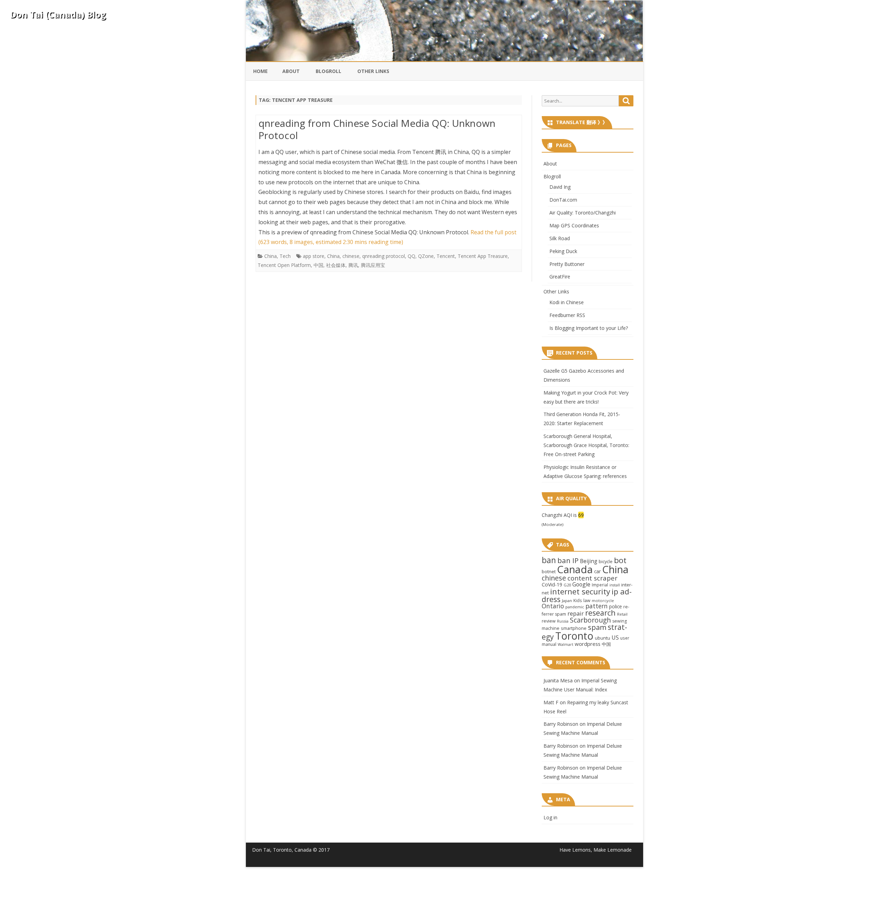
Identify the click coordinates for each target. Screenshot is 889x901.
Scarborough (590, 620)
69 (581, 515)
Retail (622, 614)
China (270, 256)
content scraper (592, 578)
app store (313, 256)
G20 (567, 584)
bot (620, 560)
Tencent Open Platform (284, 265)
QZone (426, 256)
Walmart (565, 644)
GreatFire (559, 276)
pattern (596, 606)
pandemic (574, 606)
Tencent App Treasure (483, 256)
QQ (411, 256)
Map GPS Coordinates (574, 225)
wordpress (587, 643)
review (549, 621)
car (597, 571)
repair (575, 613)
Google (581, 584)
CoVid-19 (552, 584)
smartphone (574, 628)
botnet (549, 571)
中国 (318, 265)
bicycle (606, 561)
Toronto (574, 635)
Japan (567, 600)
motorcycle (603, 600)
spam (597, 627)
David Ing (560, 187)
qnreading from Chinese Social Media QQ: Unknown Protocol (377, 129)
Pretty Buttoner (566, 264)
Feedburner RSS (567, 315)
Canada (575, 569)
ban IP (568, 560)
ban (549, 560)
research (600, 613)
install (614, 585)
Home (260, 71)
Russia (562, 621)
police (615, 606)
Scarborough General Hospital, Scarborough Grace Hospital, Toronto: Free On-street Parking (586, 445)
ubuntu (602, 638)
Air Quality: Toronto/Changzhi (582, 212)
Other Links (373, 71)
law (586, 600)
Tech (285, 256)
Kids (577, 600)
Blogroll (328, 71)
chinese (350, 256)
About (291, 71)
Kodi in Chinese (566, 302)
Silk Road (559, 238)
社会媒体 (336, 265)
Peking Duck (563, 251)
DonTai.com (563, 199)
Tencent (446, 256)
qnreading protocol (383, 256)
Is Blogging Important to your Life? (588, 328)
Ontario (553, 606)
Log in (550, 817)
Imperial (600, 584)
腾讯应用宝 (373, 265)
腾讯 (353, 265)
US (615, 637)
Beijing (588, 561)
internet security (580, 591)
